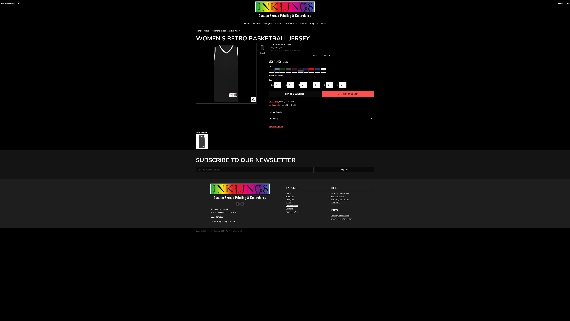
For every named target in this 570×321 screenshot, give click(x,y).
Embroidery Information (341, 219)
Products (206, 31)
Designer (290, 199)
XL (325, 85)
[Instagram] (242, 204)
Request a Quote (293, 212)
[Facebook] (238, 204)
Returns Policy (337, 196)
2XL (337, 85)
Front (262, 53)
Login (560, 3)
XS (272, 85)
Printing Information (340, 216)
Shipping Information (340, 199)
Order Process (292, 205)
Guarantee (335, 202)
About (288, 202)
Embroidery (274, 102)
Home (198, 31)
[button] (19, 3)
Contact (289, 209)
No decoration (275, 105)
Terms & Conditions (340, 193)
